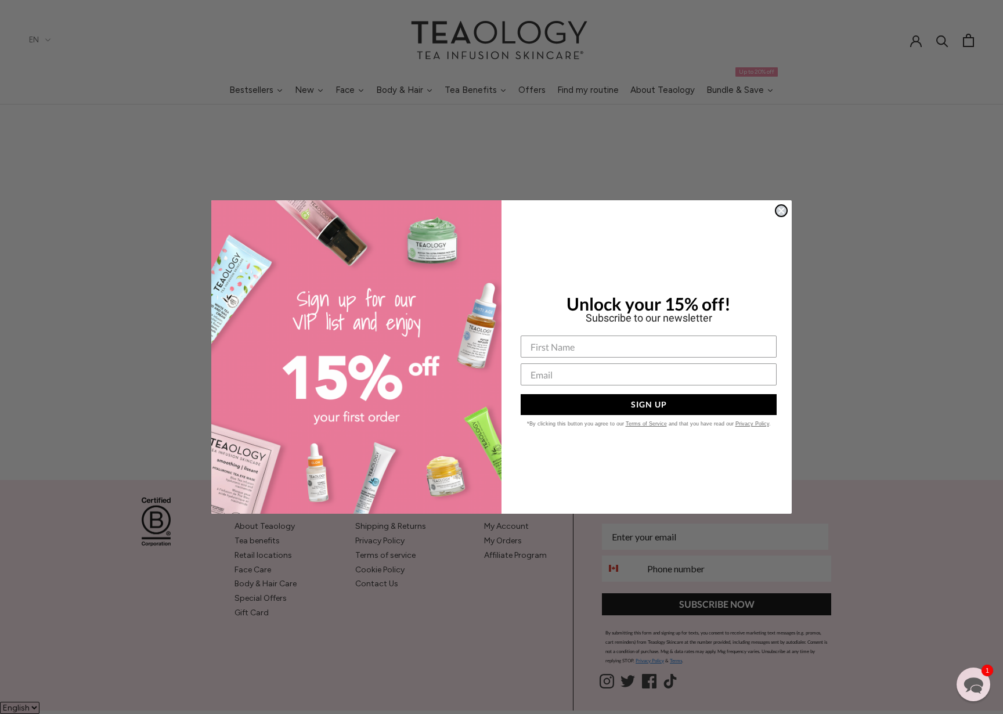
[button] (973, 684)
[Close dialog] (781, 211)
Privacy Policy (752, 424)
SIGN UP (649, 404)
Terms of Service (646, 424)
